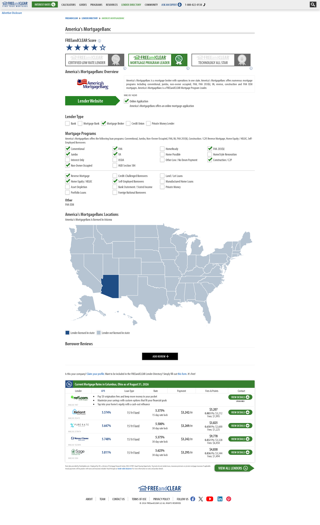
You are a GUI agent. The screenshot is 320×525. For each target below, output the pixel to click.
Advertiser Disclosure (12, 13)
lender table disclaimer (125, 468)
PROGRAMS (96, 4)
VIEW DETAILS (238, 397)
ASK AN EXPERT (169, 4)
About (89, 499)
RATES (44, 4)
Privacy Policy (161, 499)
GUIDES (83, 4)
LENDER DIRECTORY (131, 4)
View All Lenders (232, 468)
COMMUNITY (151, 4)
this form (182, 374)
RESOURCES (112, 4)
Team (102, 499)
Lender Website (90, 101)
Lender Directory (90, 18)
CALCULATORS (68, 4)
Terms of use (139, 499)
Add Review (161, 356)
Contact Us (118, 499)
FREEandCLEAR (71, 18)
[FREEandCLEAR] (160, 489)
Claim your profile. (96, 374)
